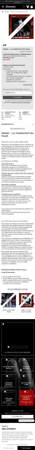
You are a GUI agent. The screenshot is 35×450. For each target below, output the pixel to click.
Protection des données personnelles (20, 102)
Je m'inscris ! (17, 417)
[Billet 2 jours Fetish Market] (9, 300)
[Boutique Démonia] (11, 7)
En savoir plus (7, 124)
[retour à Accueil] (2, 11)
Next (33, 303)
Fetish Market (17, 56)
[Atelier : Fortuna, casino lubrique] (26, 300)
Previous (1, 303)
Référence (22, 51)
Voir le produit (9, 305)
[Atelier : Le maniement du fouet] (21, 26)
